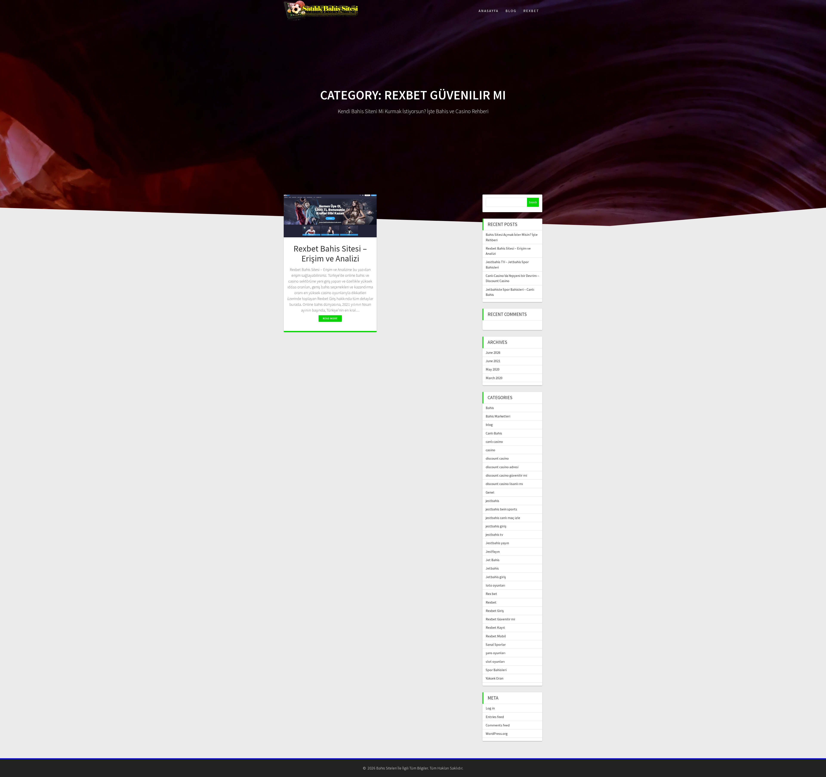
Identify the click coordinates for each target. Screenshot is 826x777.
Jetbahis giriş (496, 577)
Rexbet (531, 11)
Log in (490, 708)
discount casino (497, 458)
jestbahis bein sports (501, 509)
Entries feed (495, 717)
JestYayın (493, 551)
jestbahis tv (494, 534)
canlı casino (494, 441)
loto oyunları (495, 585)
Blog (510, 11)
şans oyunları (495, 653)
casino (490, 450)
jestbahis (492, 501)
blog (489, 424)
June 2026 (493, 352)
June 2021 (493, 361)
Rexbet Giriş (495, 611)
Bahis (490, 408)
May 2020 (492, 369)
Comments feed (498, 725)
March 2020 (494, 378)
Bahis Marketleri (498, 416)
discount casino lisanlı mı (504, 484)
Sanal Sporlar (496, 644)
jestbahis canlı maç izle (503, 518)
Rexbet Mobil (496, 636)
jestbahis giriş (496, 526)
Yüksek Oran (494, 678)
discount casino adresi (502, 467)
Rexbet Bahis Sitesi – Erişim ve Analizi (330, 253)
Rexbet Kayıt (495, 627)
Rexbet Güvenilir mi (500, 619)
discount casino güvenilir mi (506, 475)
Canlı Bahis (494, 433)
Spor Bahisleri (496, 670)
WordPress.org (497, 733)
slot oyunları (495, 661)
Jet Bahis (492, 560)
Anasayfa (489, 11)
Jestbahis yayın (497, 543)
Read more (330, 318)
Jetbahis (492, 568)
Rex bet (491, 594)
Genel (490, 492)
